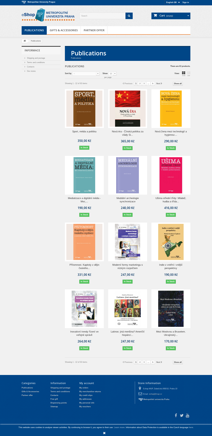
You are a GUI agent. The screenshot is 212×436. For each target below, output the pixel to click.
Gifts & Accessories (64, 30)
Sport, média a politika (84, 131)
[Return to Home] (24, 41)
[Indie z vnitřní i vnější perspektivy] (171, 242)
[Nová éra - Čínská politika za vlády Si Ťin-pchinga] (127, 109)
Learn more (119, 427)
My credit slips (85, 395)
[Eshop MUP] (48, 15)
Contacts (30, 67)
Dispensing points (58, 403)
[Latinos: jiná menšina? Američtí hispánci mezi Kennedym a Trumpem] (127, 309)
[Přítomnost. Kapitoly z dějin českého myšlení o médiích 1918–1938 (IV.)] (84, 242)
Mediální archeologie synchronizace (128, 200)
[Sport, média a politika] (84, 109)
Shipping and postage (35, 58)
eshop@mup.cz (155, 394)
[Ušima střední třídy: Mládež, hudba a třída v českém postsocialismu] (171, 175)
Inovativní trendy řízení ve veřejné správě (84, 333)
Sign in (185, 2)
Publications (34, 30)
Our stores (31, 71)
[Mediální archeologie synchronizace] (127, 175)
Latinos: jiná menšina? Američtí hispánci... (128, 333)
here (191, 427)
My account (86, 383)
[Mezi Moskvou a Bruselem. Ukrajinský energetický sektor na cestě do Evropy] (171, 309)
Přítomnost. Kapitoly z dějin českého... (84, 266)
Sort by (68, 73)
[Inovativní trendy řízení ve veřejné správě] (84, 309)
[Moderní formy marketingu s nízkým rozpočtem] (127, 242)
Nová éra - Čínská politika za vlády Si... (127, 133)
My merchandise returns (90, 391)
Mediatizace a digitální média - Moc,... (84, 200)
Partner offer (94, 30)
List (188, 75)
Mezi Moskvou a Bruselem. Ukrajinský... (171, 333)
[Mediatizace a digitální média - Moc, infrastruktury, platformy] (84, 175)
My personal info (86, 403)
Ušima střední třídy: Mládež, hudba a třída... (170, 200)
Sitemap (54, 406)
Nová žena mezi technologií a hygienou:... (171, 133)
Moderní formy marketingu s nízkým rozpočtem (127, 266)
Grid (183, 75)
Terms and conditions (35, 62)
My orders (83, 388)
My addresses (85, 399)
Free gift (54, 399)
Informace (32, 50)
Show (105, 73)
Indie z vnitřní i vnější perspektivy (170, 266)
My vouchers (85, 406)
